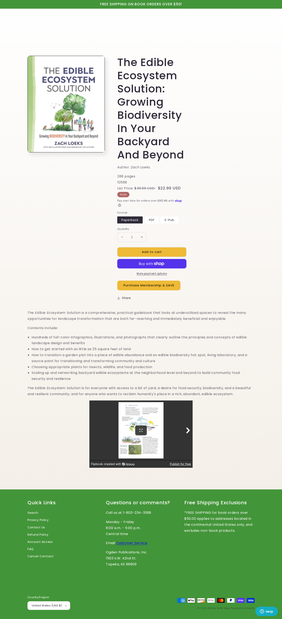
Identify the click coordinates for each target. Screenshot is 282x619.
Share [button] (126, 298)
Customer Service (131, 543)
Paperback (130, 220)
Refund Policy (38, 535)
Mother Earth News (219, 608)
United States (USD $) (47, 605)
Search (32, 513)
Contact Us (36, 527)
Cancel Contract (40, 556)
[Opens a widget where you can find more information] (266, 612)
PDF (152, 220)
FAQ (30, 549)
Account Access (40, 542)
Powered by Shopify (243, 608)
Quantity (123, 229)
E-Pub (169, 220)
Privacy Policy (38, 520)
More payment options (152, 273)
